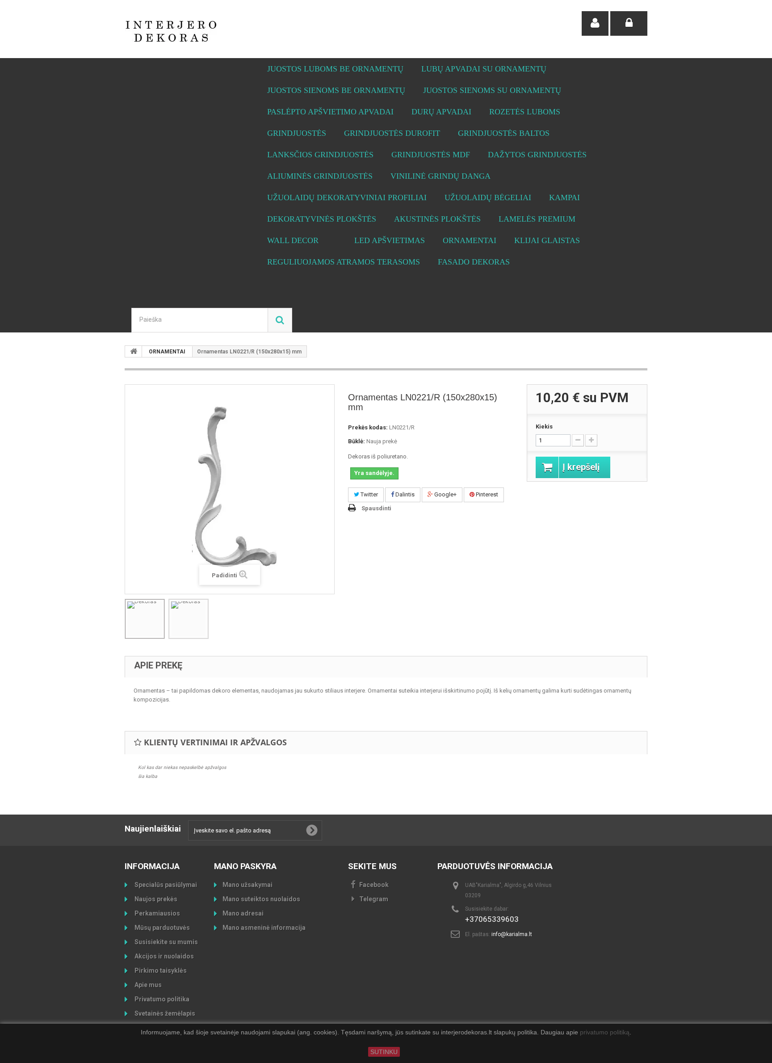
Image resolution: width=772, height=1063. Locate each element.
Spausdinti (376, 508)
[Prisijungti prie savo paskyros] (628, 23)
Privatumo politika (161, 999)
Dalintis (404, 494)
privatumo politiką (604, 1032)
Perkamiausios (156, 913)
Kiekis (544, 426)
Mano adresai (243, 913)
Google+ (445, 494)
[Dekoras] (144, 619)
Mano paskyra (245, 866)
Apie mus (147, 984)
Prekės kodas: (368, 427)
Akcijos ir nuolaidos (163, 956)
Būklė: (356, 441)
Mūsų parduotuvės (161, 927)
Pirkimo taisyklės (160, 970)
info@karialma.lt (511, 934)
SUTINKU (384, 1051)
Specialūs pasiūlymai (165, 884)
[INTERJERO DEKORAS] (207, 31)
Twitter (368, 494)
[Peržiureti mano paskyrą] (595, 23)
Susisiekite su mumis (165, 941)
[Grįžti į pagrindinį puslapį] (133, 351)
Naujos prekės (155, 899)
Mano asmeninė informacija (264, 927)
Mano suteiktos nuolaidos (261, 899)
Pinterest (486, 494)
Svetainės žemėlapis (164, 1013)
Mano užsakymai (247, 884)
